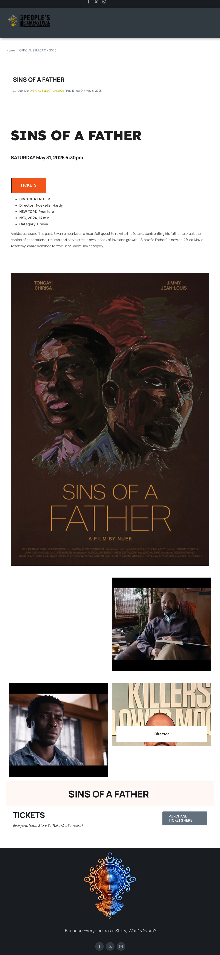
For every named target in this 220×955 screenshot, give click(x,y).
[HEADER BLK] (29, 14)
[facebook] (88, 1)
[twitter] (96, 1)
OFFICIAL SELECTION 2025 (47, 91)
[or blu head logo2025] (110, 853)
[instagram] (104, 1)
